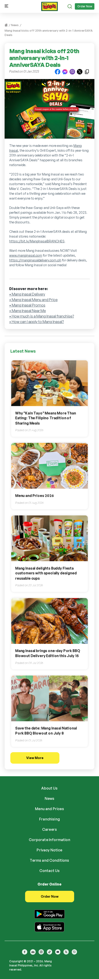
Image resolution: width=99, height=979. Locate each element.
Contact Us (49, 870)
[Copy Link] (87, 71)
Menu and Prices (49, 808)
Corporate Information (49, 839)
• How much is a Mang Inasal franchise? (41, 316)
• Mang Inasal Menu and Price (33, 299)
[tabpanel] (49, 111)
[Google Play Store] (49, 913)
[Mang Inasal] (49, 5)
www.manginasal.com (25, 255)
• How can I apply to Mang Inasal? (36, 321)
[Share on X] (79, 71)
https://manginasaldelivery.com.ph (35, 260)
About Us (49, 788)
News (15, 25)
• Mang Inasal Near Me (27, 310)
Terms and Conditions (49, 860)
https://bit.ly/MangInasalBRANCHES (36, 241)
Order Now (84, 6)
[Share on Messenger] (65, 71)
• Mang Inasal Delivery (27, 294)
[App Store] (49, 926)
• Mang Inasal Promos (27, 305)
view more (35, 758)
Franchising (49, 819)
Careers (49, 829)
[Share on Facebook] (57, 71)
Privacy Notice (49, 850)
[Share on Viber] (72, 71)
